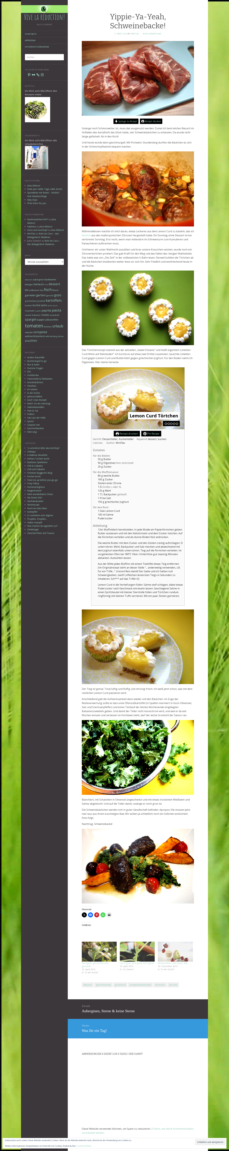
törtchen (48, 326)
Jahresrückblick (34, 396)
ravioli (28, 315)
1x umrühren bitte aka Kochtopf (43, 448)
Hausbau (31, 385)
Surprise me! (33, 424)
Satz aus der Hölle (36, 417)
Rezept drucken (152, 121)
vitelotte (29, 332)
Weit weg (32, 431)
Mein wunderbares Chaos (40, 494)
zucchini (31, 340)
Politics (30, 414)
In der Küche (33, 392)
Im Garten (32, 389)
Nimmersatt (33, 504)
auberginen (38, 279)
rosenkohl (54, 315)
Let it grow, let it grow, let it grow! (137, 963)
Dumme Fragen (35, 368)
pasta (56, 310)
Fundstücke (33, 375)
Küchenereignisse (36, 486)
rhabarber (36, 315)
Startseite (30, 34)
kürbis (37, 305)
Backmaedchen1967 (37, 219)
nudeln (38, 311)
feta (41, 290)
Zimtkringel (32, 529)
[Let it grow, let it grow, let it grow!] (137, 952)
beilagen (29, 284)
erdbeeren (34, 290)
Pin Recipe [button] (153, 433)
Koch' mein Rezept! (37, 399)
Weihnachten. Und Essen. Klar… (173, 963)
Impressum (30, 40)
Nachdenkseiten (35, 501)
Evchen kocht (34, 476)
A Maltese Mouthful (37, 455)
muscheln (29, 310)
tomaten (34, 326)
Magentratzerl (34, 490)
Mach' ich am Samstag (38, 403)
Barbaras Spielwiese (37, 462)
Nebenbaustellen (35, 407)
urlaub (57, 325)
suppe (40, 319)
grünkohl (41, 301)
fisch (48, 289)
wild (47, 336)
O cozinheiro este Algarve (40, 515)
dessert (54, 284)
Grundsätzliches (35, 382)
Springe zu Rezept (127, 121)
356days (31, 451)
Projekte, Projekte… (37, 518)
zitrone (60, 336)
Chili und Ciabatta (36, 469)
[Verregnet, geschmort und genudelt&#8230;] (99, 952)
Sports (30, 421)
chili (46, 284)
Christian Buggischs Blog (39, 472)
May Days (32, 199)
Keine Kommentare (152, 34)
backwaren (50, 279)
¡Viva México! (33, 185)
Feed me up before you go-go (42, 479)
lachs (44, 305)
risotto (45, 315)
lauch (55, 305)
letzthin (86, 235)
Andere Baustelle (35, 357)
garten (41, 295)
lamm (50, 305)
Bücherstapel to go (37, 360)
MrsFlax (31, 233)
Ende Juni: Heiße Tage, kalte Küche (44, 189)
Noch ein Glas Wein (37, 508)
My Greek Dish (34, 497)
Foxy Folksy (33, 483)
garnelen (30, 295)
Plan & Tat (32, 410)
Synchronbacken (35, 428)
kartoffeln (54, 300)
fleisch (55, 290)
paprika (46, 310)
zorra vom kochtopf (37, 229)
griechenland (31, 301)
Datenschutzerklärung (37, 47)
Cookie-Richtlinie (84, 1146)
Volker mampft (34, 522)
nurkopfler (32, 511)
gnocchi (49, 295)
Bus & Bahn (33, 364)
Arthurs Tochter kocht (38, 458)
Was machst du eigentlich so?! (42, 525)
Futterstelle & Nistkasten (39, 378)
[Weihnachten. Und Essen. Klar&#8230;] (175, 952)
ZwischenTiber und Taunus (40, 533)
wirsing (53, 336)
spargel (30, 319)
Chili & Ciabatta (35, 465)
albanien (28, 280)
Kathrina (31, 226)
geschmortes (103, 985)
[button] (166, 423)
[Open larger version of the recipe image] (137, 398)
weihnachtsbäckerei (35, 336)
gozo (57, 295)
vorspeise (40, 332)
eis (26, 290)
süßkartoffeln (51, 319)
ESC (29, 371)
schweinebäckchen (140, 985)
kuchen (28, 305)
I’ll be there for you (36, 203)
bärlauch (39, 284)
